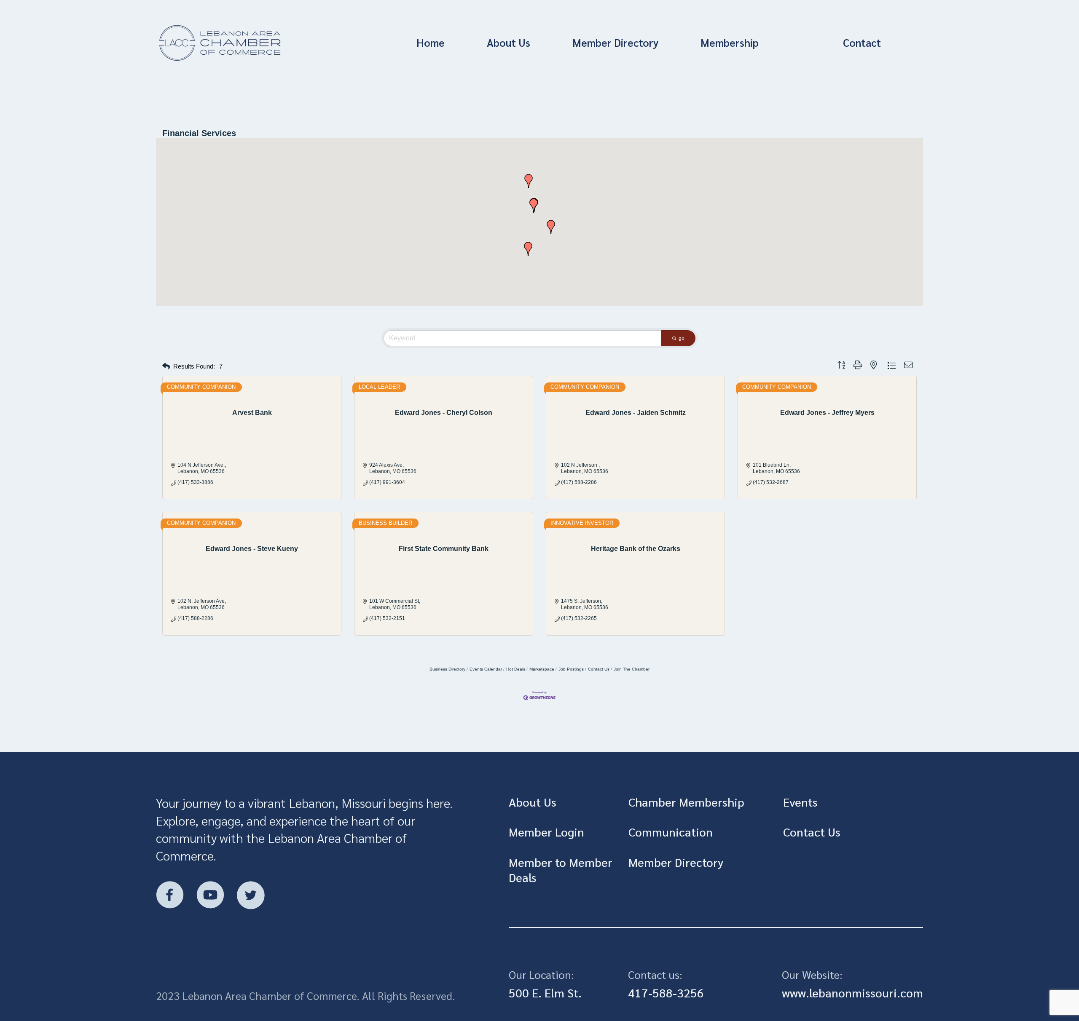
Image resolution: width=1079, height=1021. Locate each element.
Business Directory (447, 669)
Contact (862, 42)
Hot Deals (515, 669)
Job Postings (571, 669)
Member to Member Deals (560, 869)
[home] (271, 43)
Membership (730, 42)
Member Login (546, 831)
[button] (533, 205)
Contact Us (598, 669)
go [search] (681, 338)
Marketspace (541, 669)
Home (430, 42)
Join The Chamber (632, 669)
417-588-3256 (666, 992)
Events (800, 801)
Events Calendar (486, 669)
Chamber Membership (686, 801)
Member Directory (615, 42)
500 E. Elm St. (545, 992)
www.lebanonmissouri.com (852, 992)
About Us (508, 42)
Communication (670, 831)
